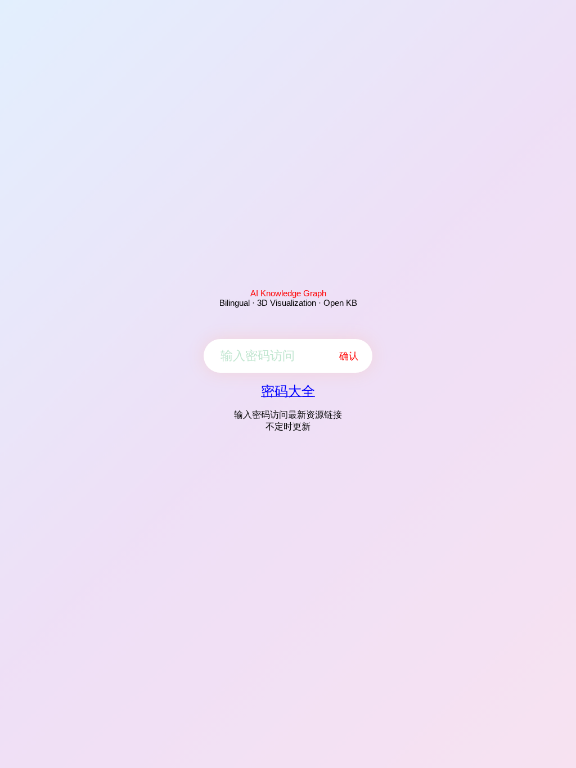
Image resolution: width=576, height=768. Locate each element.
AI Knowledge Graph (288, 293)
